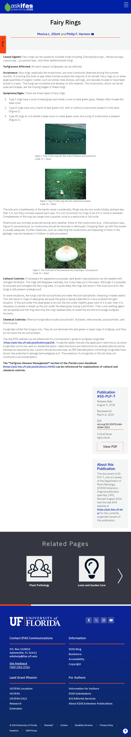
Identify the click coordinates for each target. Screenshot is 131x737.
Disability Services (84, 725)
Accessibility (76, 659)
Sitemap (48, 725)
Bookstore (75, 654)
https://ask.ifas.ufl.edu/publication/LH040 (29, 366)
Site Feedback (18, 663)
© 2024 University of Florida (23, 725)
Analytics (14, 730)
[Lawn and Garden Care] (92, 569)
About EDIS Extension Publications (90, 703)
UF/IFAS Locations (21, 688)
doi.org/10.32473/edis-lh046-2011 (109, 426)
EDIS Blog (75, 649)
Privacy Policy (106, 725)
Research (15, 703)
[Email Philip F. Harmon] (92, 34)
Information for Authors (84, 688)
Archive (64, 725)
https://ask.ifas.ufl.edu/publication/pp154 (29, 342)
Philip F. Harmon (78, 34)
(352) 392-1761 (20, 667)
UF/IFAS (15, 693)
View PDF (110, 446)
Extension (16, 708)
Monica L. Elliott (48, 34)
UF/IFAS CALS (18, 698)
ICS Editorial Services (82, 698)
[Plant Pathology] (39, 569)
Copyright (75, 664)
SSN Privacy (31, 730)
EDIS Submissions (80, 693)
